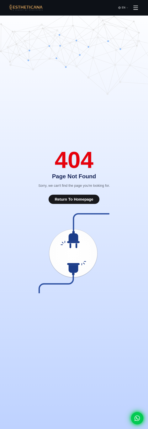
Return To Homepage (74, 199)
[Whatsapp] (137, 418)
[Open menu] (136, 8)
